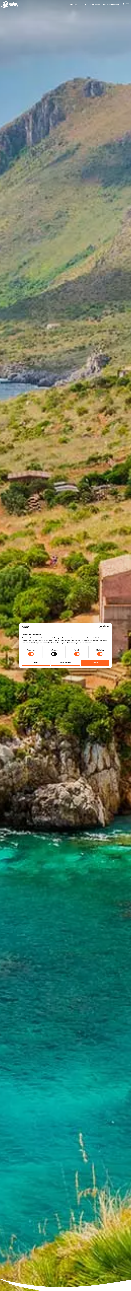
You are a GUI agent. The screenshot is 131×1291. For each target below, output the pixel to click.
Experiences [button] (95, 5)
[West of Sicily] (10, 4)
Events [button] (83, 5)
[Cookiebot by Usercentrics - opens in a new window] (100, 627)
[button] (127, 4)
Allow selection (65, 662)
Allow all (95, 662)
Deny (36, 662)
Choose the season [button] (111, 5)
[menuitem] (73, 4)
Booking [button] (73, 5)
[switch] (54, 654)
